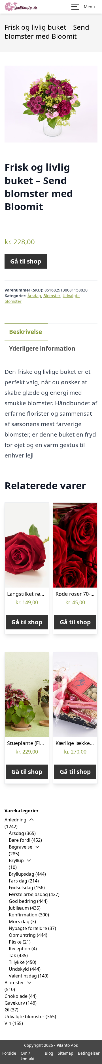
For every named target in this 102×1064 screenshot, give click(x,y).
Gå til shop (25, 261)
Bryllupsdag (21, 874)
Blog (49, 1053)
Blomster (51, 295)
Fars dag (18, 881)
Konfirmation (23, 915)
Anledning (15, 820)
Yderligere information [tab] (42, 348)
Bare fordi (19, 840)
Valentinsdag (23, 976)
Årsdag (34, 295)
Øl (7, 1010)
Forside (9, 1053)
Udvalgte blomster (24, 1016)
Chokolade (16, 996)
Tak (12, 955)
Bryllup (16, 860)
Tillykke (17, 962)
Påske (15, 942)
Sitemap (65, 1053)
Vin (8, 1023)
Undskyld (19, 969)
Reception (19, 949)
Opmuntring (22, 935)
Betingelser (89, 1053)
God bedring (22, 901)
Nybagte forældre (28, 928)
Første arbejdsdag (28, 894)
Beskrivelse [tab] (25, 332)
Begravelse (20, 847)
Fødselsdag (21, 887)
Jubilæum (19, 908)
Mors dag (19, 921)
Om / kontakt (28, 1055)
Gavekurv (15, 1003)
